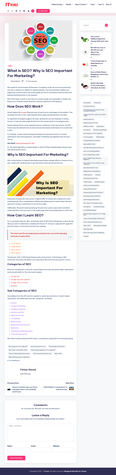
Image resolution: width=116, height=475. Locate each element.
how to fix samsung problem (91, 151)
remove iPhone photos (90, 189)
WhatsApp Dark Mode (100, 225)
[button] (43, 11)
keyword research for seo (38, 346)
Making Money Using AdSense (92, 171)
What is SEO (58, 353)
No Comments (32, 81)
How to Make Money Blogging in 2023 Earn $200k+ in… (99, 74)
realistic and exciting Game (91, 185)
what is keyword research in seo (42, 353)
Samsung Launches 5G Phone (92, 196)
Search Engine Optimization (57, 346)
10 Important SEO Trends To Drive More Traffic (95, 115)
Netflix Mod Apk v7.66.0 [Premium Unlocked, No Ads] (98, 85)
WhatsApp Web (88, 229)
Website (56, 446)
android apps (100, 126)
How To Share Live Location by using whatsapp (94, 163)
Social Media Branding (90, 210)
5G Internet (97, 102)
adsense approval (89, 119)
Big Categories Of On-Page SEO (18, 346)
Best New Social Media (99, 130)
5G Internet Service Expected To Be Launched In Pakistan (94, 110)
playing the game (99, 182)
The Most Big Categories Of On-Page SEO (43, 350)
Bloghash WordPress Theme (75, 471)
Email (33, 446)
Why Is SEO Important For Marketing (19, 357)
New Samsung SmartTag (90, 178)
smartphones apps (99, 206)
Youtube (86, 236)
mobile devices (88, 174)
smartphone (87, 206)
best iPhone (87, 130)
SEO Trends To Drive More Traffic (18, 350)
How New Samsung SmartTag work (93, 147)
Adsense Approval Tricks (91, 122)
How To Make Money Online (91, 154)
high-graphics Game (89, 144)
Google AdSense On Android (92, 140)
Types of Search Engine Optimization (19, 353)
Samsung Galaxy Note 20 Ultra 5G (93, 192)
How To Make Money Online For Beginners (92, 158)
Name (10, 446)
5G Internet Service (89, 106)
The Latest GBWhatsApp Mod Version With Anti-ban (99, 39)
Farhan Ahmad (28, 369)
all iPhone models (88, 126)
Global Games (100, 137)
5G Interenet (87, 102)
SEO (10, 66)
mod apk (97, 174)
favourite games (88, 137)
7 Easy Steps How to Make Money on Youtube (98, 63)
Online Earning (88, 182)
